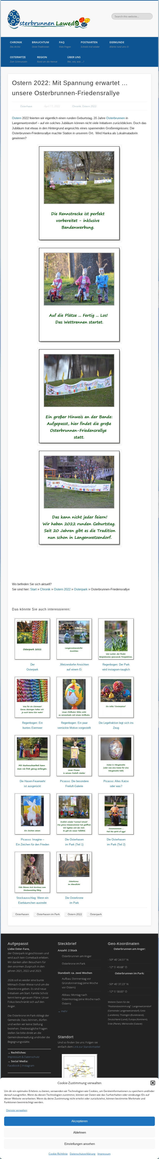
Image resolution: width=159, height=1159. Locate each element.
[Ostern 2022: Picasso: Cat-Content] (116, 776)
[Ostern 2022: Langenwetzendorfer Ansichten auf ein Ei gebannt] (74, 659)
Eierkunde (119, 44)
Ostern (16, 118)
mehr (62, 1011)
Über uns (75, 59)
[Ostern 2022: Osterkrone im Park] (74, 892)
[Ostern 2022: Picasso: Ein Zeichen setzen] (32, 834)
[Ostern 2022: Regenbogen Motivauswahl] (74, 717)
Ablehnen (79, 1132)
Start (33, 589)
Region (47, 59)
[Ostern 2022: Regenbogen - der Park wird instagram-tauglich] (116, 659)
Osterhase (26, 106)
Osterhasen (22, 914)
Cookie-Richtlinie (58, 1153)
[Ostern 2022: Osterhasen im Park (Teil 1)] (74, 834)
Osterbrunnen (115, 118)
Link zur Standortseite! (86, 1047)
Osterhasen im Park (48, 914)
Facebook (13, 1065)
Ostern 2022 (89, 106)
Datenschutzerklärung (82, 1153)
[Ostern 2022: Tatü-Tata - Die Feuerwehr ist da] (32, 776)
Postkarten (90, 44)
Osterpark (81, 589)
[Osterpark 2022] (32, 659)
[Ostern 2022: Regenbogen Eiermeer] (32, 717)
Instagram (28, 1065)
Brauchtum (40, 44)
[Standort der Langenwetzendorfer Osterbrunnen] (79, 1074)
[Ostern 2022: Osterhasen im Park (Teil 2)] (116, 834)
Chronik (16, 44)
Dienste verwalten (16, 1110)
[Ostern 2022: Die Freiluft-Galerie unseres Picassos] (74, 776)
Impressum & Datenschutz (23, 1057)
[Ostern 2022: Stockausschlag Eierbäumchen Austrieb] (32, 892)
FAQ (65, 44)
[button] (153, 1083)
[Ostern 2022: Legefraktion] (116, 717)
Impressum (104, 1153)
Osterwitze (18, 59)
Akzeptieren (79, 1121)
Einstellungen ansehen (79, 1144)
